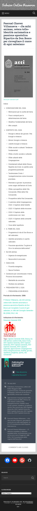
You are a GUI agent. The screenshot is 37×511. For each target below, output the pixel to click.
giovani (29, 351)
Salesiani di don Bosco (22, 392)
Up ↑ (18, 506)
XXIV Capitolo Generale (19, 345)
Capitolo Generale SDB (16, 339)
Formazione (19, 387)
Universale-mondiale (22, 394)
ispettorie (6, 353)
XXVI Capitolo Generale (22, 413)
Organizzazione (12, 390)
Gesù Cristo (26, 341)
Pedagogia (11, 392)
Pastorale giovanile (25, 390)
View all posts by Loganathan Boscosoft (19, 373)
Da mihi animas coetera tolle (17, 340)
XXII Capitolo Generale (11, 343)
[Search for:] (18, 477)
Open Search (33, 13)
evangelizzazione (13, 351)
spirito (21, 353)
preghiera (14, 353)
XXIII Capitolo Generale (22, 409)
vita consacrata (17, 407)
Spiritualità (11, 394)
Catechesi (10, 387)
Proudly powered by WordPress (18, 501)
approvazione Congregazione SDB (18, 398)
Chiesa (27, 339)
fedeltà (23, 351)
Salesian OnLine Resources (18, 5)
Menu (7, 13)
